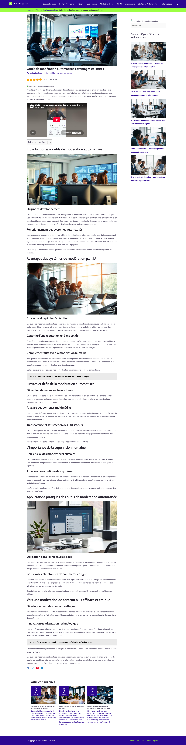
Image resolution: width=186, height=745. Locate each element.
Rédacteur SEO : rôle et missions (70, 720)
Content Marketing (66, 4)
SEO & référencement (126, 4)
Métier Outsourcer (21, 4)
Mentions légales (152, 741)
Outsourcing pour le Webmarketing (71, 717)
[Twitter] (33, 668)
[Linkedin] (42, 668)
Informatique (167, 4)
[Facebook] (28, 668)
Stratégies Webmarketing (148, 4)
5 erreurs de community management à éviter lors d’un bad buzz (43, 707)
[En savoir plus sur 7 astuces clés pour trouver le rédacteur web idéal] (72, 695)
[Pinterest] (37, 668)
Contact (132, 741)
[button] (177, 4)
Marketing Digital (107, 4)
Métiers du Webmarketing (68, 715)
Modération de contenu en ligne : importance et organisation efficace (98, 707)
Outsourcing (92, 4)
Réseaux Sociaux (49, 4)
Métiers (80, 4)
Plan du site (140, 741)
